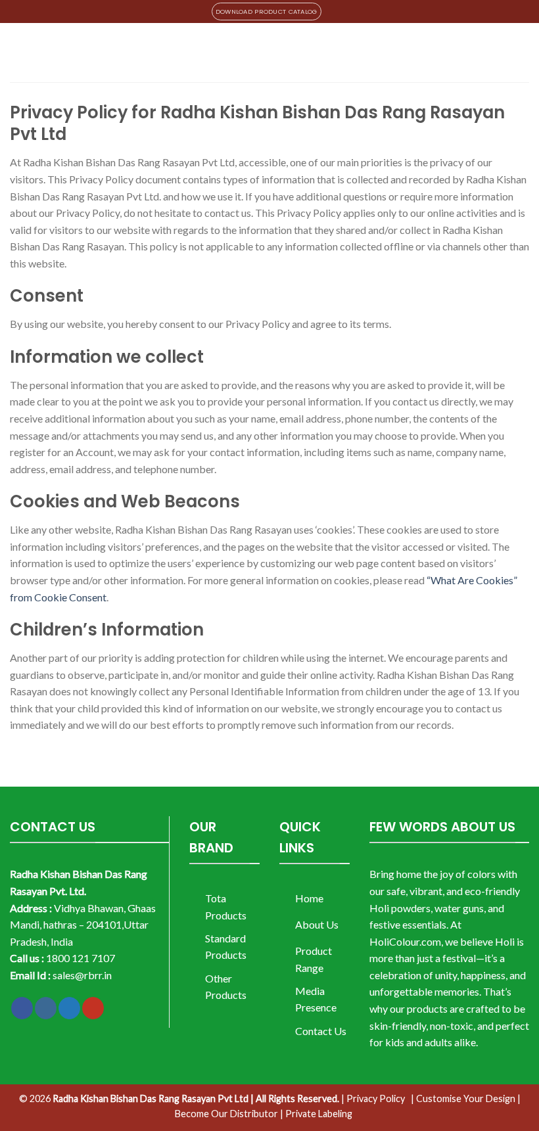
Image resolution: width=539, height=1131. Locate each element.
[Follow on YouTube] (93, 1008)
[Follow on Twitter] (69, 1008)
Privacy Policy (375, 1098)
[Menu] (18, 52)
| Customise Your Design (463, 1098)
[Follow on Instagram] (46, 1008)
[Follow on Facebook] (22, 1008)
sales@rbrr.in (82, 975)
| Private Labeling (316, 1113)
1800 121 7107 (80, 958)
